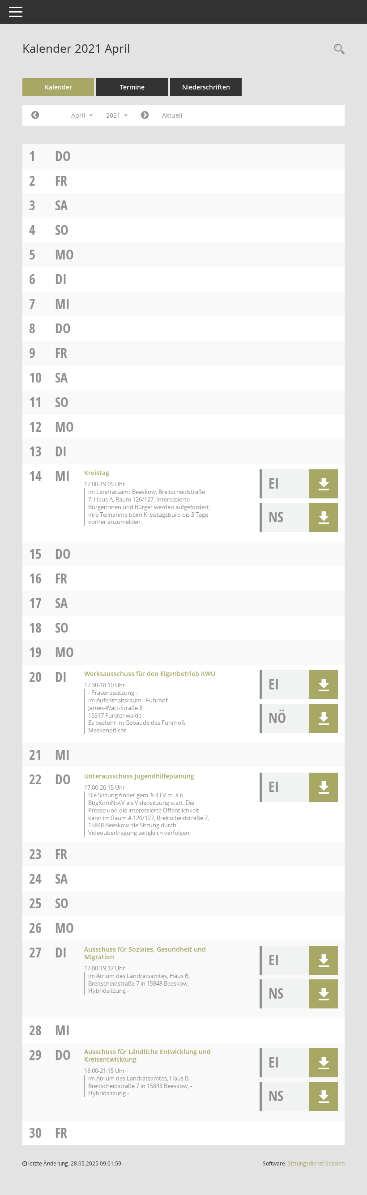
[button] (323, 483)
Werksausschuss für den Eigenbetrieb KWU (149, 673)
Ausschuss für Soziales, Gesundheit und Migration (145, 953)
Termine (132, 87)
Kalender (58, 87)
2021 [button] (114, 115)
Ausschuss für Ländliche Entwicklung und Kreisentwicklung (147, 1055)
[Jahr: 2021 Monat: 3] (35, 115)
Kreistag (96, 472)
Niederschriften (206, 87)
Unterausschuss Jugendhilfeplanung (139, 776)
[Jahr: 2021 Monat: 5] (144, 115)
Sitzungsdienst (316, 1163)
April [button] (79, 115)
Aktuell (172, 115)
